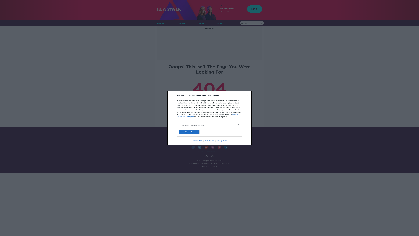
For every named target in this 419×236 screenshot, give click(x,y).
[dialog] (209, 118)
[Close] (247, 95)
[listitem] (209, 125)
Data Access (209, 141)
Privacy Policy (222, 141)
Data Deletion (197, 141)
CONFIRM (189, 132)
